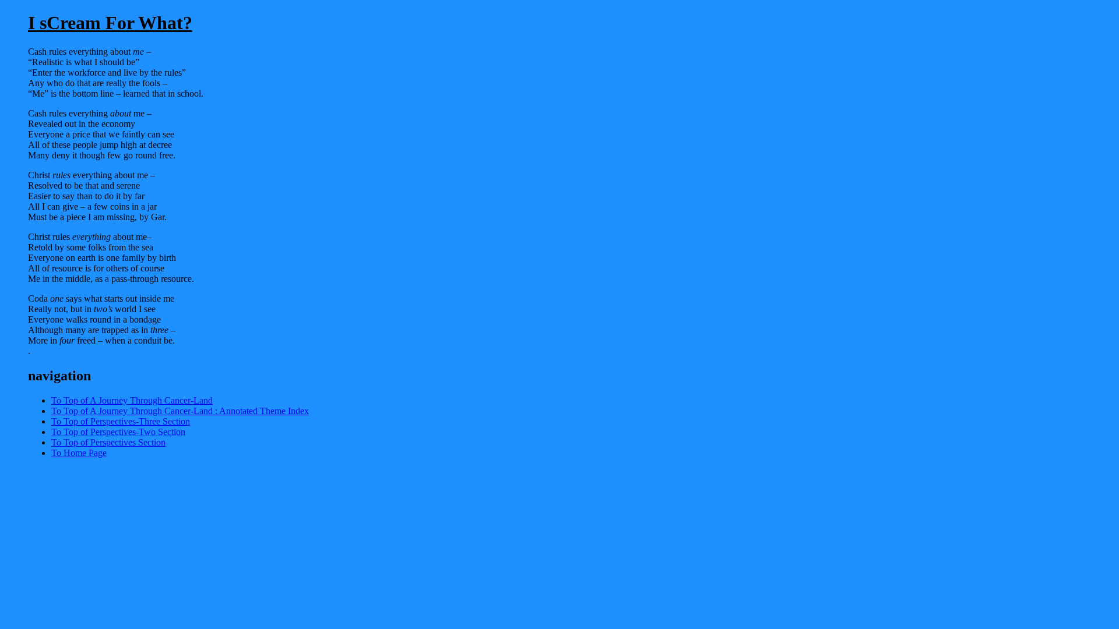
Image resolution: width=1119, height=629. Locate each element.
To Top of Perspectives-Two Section (118, 432)
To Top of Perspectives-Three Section (120, 421)
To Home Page (79, 453)
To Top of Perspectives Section (108, 442)
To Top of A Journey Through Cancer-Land (132, 400)
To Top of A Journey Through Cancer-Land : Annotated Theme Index (180, 411)
